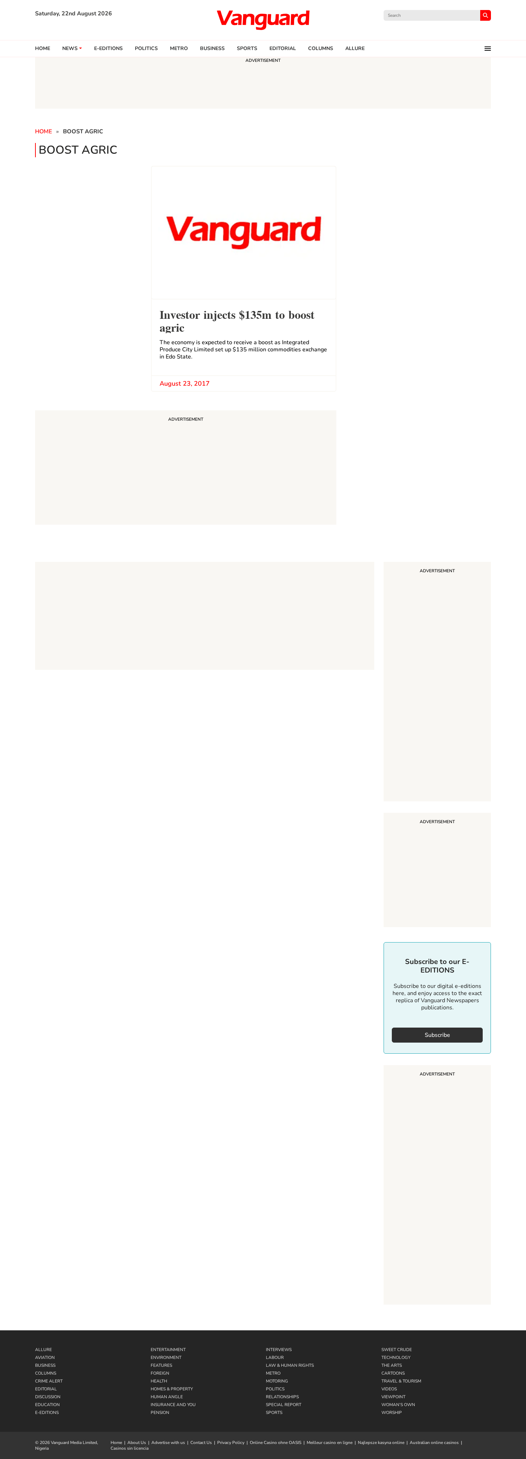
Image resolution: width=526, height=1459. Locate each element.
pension (160, 1412)
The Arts (391, 1365)
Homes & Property (172, 1389)
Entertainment (168, 1349)
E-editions (108, 48)
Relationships (282, 1397)
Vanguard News (263, 20)
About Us (136, 1442)
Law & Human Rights (290, 1365)
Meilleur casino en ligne (329, 1442)
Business (212, 48)
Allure (43, 1349)
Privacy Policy (230, 1442)
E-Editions (47, 1412)
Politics (146, 48)
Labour (275, 1357)
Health (159, 1381)
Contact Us (201, 1442)
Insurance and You (173, 1405)
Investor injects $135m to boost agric (237, 320)
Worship (391, 1412)
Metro (179, 48)
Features (161, 1365)
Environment (166, 1357)
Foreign (160, 1373)
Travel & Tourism (401, 1381)
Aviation (45, 1357)
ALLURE (355, 48)
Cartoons (393, 1373)
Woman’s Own (398, 1405)
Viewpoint (393, 1397)
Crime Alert (49, 1381)
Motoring (277, 1381)
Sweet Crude (396, 1349)
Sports (247, 48)
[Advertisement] (437, 682)
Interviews (279, 1349)
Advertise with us (168, 1442)
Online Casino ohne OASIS (275, 1442)
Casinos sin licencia (129, 1448)
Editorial (282, 48)
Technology (395, 1357)
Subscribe (437, 1035)
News (70, 48)
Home (42, 48)
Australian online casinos (434, 1442)
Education (47, 1405)
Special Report (283, 1405)
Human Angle (167, 1397)
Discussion (47, 1397)
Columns (320, 48)
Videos (389, 1389)
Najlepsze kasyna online (381, 1442)
